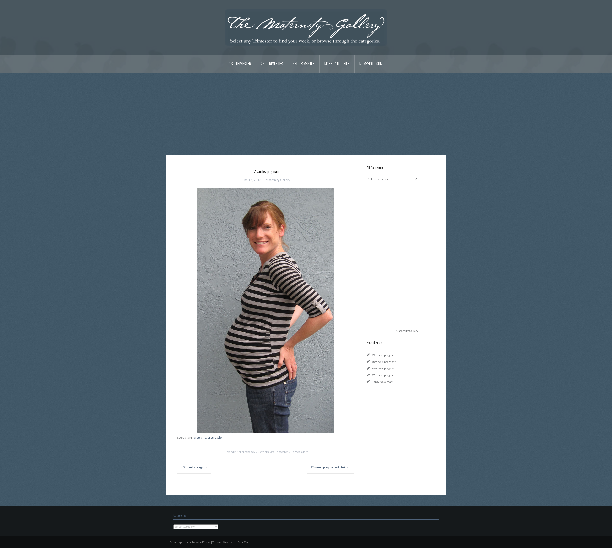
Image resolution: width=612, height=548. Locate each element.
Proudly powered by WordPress (190, 542)
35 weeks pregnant (384, 368)
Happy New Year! (382, 382)
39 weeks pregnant (384, 355)
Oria (226, 542)
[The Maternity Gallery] (306, 27)
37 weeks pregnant (384, 375)
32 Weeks (262, 451)
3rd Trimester (304, 64)
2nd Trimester (272, 64)
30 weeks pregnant (384, 361)
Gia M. (305, 451)
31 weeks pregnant (195, 467)
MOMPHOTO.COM (370, 64)
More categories (337, 64)
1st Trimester (240, 64)
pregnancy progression (208, 437)
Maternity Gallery (278, 180)
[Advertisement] (306, 110)
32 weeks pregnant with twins (329, 467)
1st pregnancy (246, 451)
